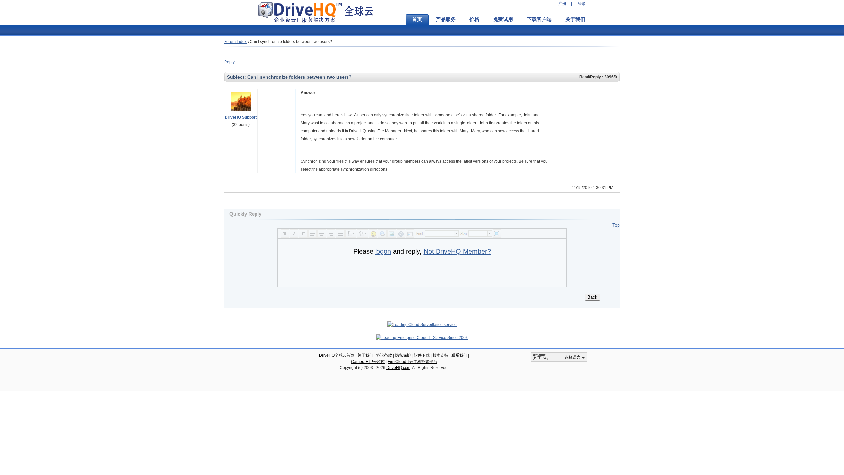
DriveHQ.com (398, 367)
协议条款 (384, 355)
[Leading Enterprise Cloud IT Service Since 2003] (422, 337)
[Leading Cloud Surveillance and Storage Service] (422, 324)
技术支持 (440, 355)
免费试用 (503, 19)
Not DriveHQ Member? (457, 251)
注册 (562, 3)
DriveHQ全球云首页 (336, 355)
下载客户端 (539, 19)
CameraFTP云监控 (368, 361)
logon (383, 251)
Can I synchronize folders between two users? (291, 41)
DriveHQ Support (241, 117)
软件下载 (422, 355)
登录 (582, 3)
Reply (229, 62)
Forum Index (235, 41)
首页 (417, 19)
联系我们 (459, 355)
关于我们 (575, 19)
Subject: (237, 76)
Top (616, 225)
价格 (474, 19)
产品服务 (446, 19)
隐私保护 (403, 355)
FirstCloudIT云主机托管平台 (412, 361)
